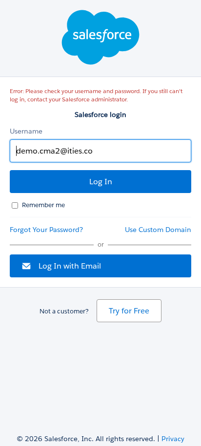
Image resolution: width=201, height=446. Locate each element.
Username (26, 131)
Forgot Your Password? (46, 229)
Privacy (172, 438)
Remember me (43, 205)
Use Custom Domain (158, 229)
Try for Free (129, 311)
